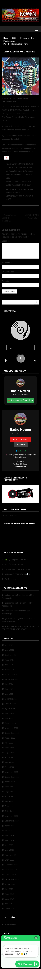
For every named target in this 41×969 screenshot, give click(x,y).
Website (5, 281)
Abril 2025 (9, 665)
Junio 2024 (9, 689)
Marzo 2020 (9, 850)
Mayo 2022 (9, 753)
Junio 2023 (9, 714)
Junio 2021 (9, 787)
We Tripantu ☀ (11, 579)
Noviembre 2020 (11, 816)
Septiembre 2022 (12, 733)
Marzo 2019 (9, 909)
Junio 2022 (9, 748)
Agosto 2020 (10, 826)
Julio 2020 (9, 831)
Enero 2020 (9, 860)
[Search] (36, 302)
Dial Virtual (22, 451)
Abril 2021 (9, 796)
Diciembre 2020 (11, 811)
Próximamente (11, 101)
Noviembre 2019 (11, 870)
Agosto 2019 (10, 884)
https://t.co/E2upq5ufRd (21, 181)
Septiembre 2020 (12, 821)
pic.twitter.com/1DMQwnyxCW (18, 185)
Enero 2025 (9, 670)
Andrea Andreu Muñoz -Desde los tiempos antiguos (9, 218)
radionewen (23, 98)
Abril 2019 (9, 904)
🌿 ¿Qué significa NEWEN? (16, 560)
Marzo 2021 (9, 801)
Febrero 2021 (10, 806)
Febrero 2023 (10, 723)
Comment (6, 241)
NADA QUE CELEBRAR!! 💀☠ (17, 574)
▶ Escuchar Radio (20, 439)
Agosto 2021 (10, 782)
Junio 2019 (9, 894)
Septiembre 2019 (12, 879)
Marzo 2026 (9, 650)
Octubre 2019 (10, 875)
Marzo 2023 (9, 718)
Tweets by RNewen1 (10, 516)
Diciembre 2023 (11, 699)
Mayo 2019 (9, 899)
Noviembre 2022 (11, 728)
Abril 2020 (9, 845)
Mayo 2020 (9, 840)
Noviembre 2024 (11, 674)
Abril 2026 (9, 645)
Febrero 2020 (10, 855)
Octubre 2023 (10, 704)
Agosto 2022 (10, 738)
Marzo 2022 (9, 762)
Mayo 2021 (9, 792)
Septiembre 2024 (12, 679)
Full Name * (7, 263)
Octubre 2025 (10, 655)
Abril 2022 (9, 757)
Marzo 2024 (9, 694)
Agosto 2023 (10, 709)
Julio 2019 (9, 889)
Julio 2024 (9, 684)
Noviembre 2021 (11, 772)
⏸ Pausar (21, 445)
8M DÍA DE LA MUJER (14, 565)
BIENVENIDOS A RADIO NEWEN (18, 569)
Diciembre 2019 (11, 865)
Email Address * (8, 272)
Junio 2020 (9, 835)
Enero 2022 (9, 767)
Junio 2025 (9, 660)
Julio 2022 (9, 743)
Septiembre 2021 (12, 777)
